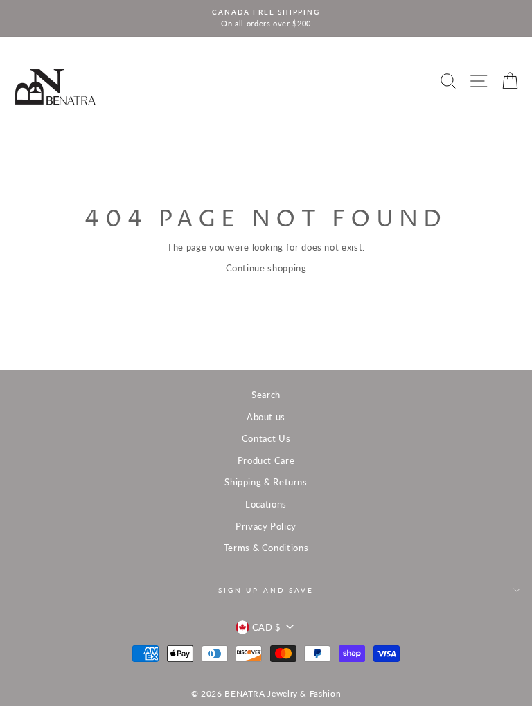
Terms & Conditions (266, 547)
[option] (266, 18)
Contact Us (266, 438)
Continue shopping (266, 267)
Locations (266, 504)
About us (266, 416)
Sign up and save (266, 590)
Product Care (266, 460)
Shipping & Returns (265, 481)
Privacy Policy (266, 526)
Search (266, 394)
